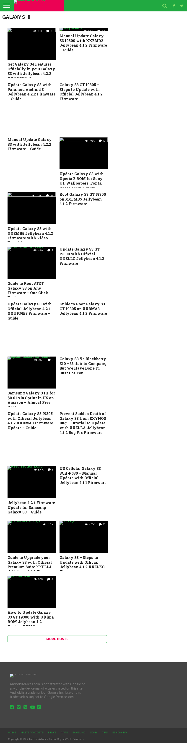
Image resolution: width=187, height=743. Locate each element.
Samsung (79, 732)
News (52, 732)
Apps (64, 732)
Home (12, 732)
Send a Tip (119, 732)
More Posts (57, 639)
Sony (93, 732)
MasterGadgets (32, 732)
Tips (105, 732)
